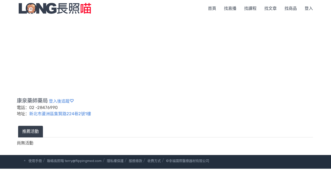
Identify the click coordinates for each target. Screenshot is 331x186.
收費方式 (154, 161)
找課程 (250, 8)
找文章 (270, 8)
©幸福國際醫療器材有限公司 (187, 161)
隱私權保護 (115, 161)
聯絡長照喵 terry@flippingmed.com (74, 161)
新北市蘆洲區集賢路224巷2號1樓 (60, 113)
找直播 (230, 8)
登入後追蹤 (59, 101)
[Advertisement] (165, 55)
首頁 (212, 8)
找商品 (290, 8)
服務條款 (135, 161)
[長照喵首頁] (55, 8)
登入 (309, 8)
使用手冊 (35, 161)
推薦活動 (30, 131)
